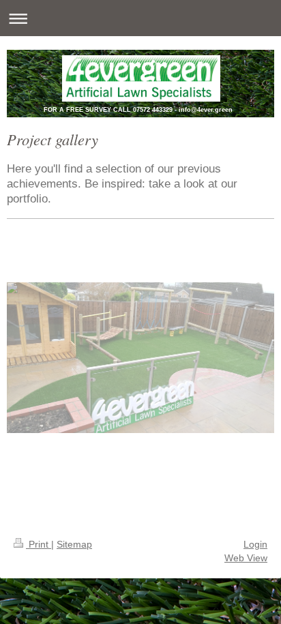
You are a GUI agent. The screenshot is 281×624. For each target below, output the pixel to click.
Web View (245, 557)
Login (255, 544)
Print (38, 544)
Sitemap (74, 544)
